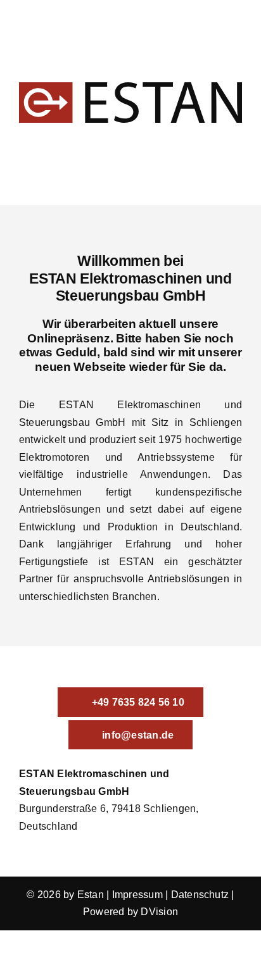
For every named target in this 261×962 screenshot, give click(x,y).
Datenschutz (200, 894)
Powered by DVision (130, 911)
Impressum (137, 894)
